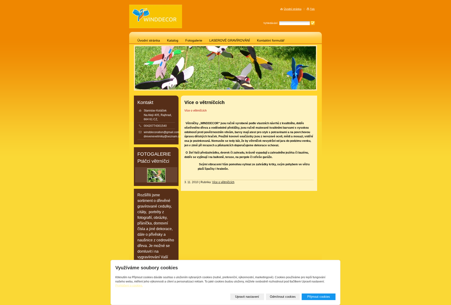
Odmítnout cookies (283, 296)
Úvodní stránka (148, 40)
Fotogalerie (193, 40)
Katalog (172, 40)
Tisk (312, 9)
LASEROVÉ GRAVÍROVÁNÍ (229, 40)
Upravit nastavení (247, 296)
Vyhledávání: (270, 23)
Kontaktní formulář (270, 40)
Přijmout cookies (318, 296)
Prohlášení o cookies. (129, 285)
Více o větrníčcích (195, 110)
